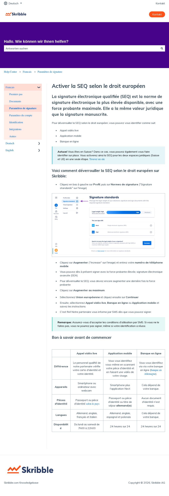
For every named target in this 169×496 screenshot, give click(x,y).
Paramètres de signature (50, 71)
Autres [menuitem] (12, 136)
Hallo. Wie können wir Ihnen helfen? (36, 41)
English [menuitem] (10, 150)
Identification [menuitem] (16, 122)
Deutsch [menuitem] (10, 143)
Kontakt (160, 3)
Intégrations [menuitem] (15, 129)
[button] (39, 87)
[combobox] (81, 48)
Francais (27, 71)
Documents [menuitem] (15, 101)
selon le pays (92, 403)
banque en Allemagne (153, 371)
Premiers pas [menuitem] (15, 94)
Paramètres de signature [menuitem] (22, 108)
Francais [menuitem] (10, 87)
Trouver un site (97, 159)
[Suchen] (162, 48)
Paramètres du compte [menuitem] (20, 115)
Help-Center (10, 71)
